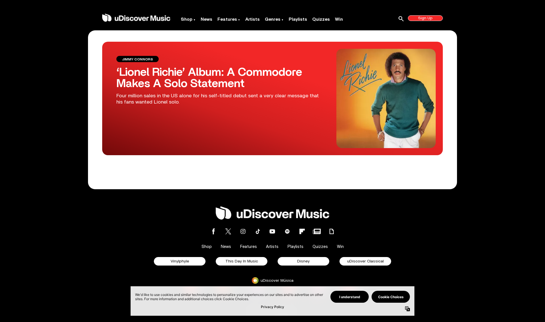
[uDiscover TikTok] (258, 231)
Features (227, 19)
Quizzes (321, 19)
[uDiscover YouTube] (272, 231)
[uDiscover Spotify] (287, 231)
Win (339, 19)
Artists (252, 19)
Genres (272, 19)
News (206, 19)
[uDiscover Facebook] (213, 231)
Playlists (298, 19)
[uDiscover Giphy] (332, 231)
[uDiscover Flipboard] (302, 231)
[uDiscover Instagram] (243, 231)
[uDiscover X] (228, 231)
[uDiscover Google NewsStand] (317, 231)
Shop (186, 19)
